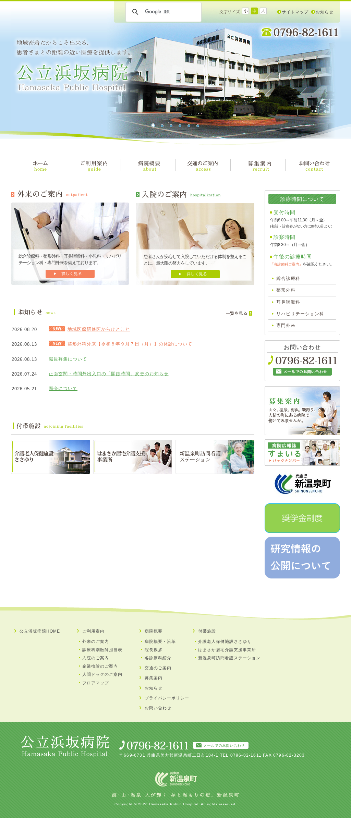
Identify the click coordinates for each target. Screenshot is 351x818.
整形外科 (285, 290)
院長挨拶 (153, 650)
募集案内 (153, 678)
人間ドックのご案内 (102, 674)
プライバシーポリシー (167, 698)
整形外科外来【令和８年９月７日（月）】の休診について (130, 343)
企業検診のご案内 (100, 666)
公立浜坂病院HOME (40, 631)
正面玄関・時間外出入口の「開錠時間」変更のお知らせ (109, 373)
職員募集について (68, 359)
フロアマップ (95, 683)
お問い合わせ (158, 708)
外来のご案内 (95, 641)
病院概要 (153, 631)
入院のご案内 (95, 658)
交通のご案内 (158, 668)
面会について (63, 388)
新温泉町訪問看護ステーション (229, 658)
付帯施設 (207, 631)
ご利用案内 (93, 631)
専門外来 (285, 325)
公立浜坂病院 (73, 66)
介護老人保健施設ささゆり (225, 641)
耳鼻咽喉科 (288, 302)
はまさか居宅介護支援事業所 (227, 650)
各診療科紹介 (158, 658)
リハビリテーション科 (300, 313)
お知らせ (325, 12)
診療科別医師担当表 (102, 650)
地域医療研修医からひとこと (99, 329)
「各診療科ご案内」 (286, 264)
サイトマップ (295, 12)
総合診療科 (288, 278)
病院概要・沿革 (160, 641)
